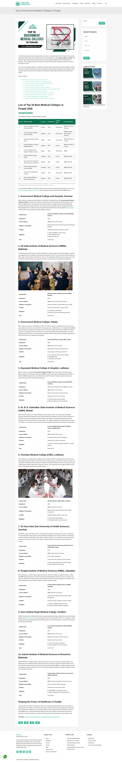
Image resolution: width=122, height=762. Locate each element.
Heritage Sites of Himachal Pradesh (92, 91)
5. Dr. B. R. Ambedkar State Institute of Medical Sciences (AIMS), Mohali (42, 89)
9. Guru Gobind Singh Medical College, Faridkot (36, 96)
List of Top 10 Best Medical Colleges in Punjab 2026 (34, 79)
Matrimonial (75, 3)
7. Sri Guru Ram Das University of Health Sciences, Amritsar (39, 92)
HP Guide (99, 3)
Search (85, 20)
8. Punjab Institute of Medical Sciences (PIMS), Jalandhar (38, 94)
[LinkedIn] (37, 722)
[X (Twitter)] (26, 722)
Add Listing (58, 3)
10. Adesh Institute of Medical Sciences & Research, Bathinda (39, 98)
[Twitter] (23, 752)
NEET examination (30, 618)
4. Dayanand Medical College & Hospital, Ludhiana (37, 87)
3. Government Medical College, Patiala (34, 85)
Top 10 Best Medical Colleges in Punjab (28, 190)
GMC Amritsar (70, 207)
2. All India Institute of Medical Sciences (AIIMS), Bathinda (38, 83)
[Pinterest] (32, 722)
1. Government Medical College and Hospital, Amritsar (37, 81)
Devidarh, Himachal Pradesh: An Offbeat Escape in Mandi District (42, 717)
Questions (87, 3)
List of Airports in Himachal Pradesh (92, 78)
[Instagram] (20, 752)
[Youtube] (26, 752)
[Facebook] (20, 722)
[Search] (106, 3)
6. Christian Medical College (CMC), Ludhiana (35, 91)
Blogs (94, 3)
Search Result (66, 3)
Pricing (81, 3)
